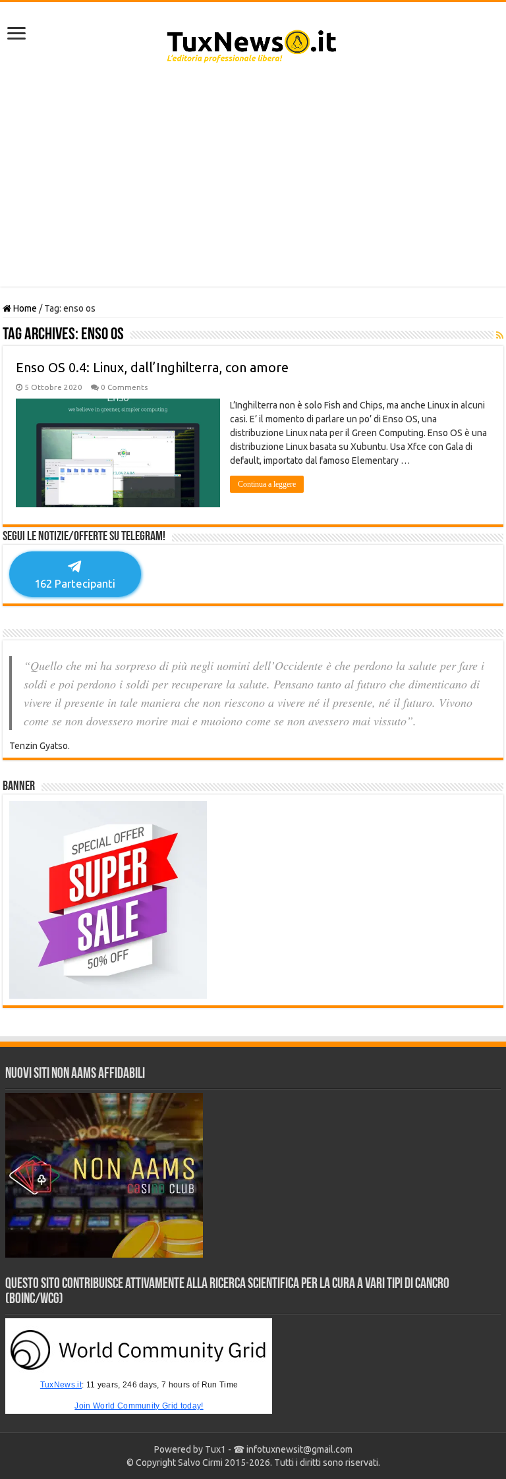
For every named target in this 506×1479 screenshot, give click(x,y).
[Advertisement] (253, 181)
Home (24, 308)
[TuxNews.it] (253, 42)
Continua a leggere (267, 484)
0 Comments (124, 387)
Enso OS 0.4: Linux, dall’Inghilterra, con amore (152, 367)
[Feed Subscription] (499, 335)
